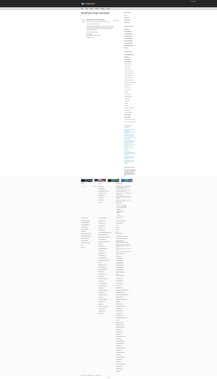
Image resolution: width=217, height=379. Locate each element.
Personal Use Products (129, 70)
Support (108, 8)
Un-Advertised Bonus (84, 229)
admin (82, 15)
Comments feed (127, 20)
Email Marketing (101, 246)
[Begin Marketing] (88, 4)
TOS (107, 377)
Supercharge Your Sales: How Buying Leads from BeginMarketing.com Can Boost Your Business (130, 131)
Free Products (127, 94)
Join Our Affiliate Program (85, 242)
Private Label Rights (129, 77)
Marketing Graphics (128, 96)
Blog (82, 245)
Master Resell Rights (129, 75)
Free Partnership (101, 200)
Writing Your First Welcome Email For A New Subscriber (129, 135)
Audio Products (128, 89)
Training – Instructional (129, 107)
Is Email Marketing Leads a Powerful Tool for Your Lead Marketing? (129, 162)
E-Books (126, 91)
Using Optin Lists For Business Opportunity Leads (129, 145)
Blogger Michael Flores (102, 234)
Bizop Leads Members (128, 40)
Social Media (127, 100)
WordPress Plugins (128, 112)
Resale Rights (100, 287)
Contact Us (100, 202)
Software (126, 103)
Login (117, 225)
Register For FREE (119, 223)
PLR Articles (127, 87)
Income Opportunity (102, 257)
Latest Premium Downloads (128, 126)
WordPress (100, 313)
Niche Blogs (127, 98)
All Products (126, 56)
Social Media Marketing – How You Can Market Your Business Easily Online (129, 153)
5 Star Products (128, 68)
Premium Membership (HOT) (86, 233)
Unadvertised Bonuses (120, 240)
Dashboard (118, 227)
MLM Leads (100, 271)
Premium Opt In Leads (102, 193)
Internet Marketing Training (103, 260)
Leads (86, 8)
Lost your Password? (121, 216)
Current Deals (83, 231)
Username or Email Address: (122, 207)
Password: (118, 209)
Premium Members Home (129, 54)
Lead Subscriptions (101, 188)
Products (91, 8)
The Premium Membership (120, 220)
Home (82, 8)
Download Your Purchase (85, 220)
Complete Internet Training (130, 119)
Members (97, 8)
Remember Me (120, 211)
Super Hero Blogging (85, 222)
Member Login (101, 186)
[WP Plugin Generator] (116, 21)
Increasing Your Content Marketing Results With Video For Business (129, 157)
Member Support (127, 114)
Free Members (127, 29)
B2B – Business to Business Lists (104, 232)
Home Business (101, 255)
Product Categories (128, 61)
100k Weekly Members (128, 38)
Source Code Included (129, 80)
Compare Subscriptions (128, 45)
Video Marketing (101, 308)
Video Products (128, 110)
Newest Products (127, 59)
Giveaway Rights (128, 84)
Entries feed (126, 17)
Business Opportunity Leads (103, 191)
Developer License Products (130, 82)
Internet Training (127, 117)
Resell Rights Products (129, 73)
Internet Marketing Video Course (121, 236)
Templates (127, 105)
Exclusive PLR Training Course (121, 238)
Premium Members (127, 31)
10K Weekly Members (128, 33)
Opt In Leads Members (128, 43)
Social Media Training (102, 294)
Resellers (103, 8)
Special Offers (100, 301)
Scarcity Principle (85, 227)
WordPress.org (127, 22)
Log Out (117, 232)
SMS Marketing (127, 150)
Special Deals (100, 197)
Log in (125, 15)
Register (118, 215)
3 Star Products (128, 63)
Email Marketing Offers (102, 248)
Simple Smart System (85, 224)
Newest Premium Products (122, 242)
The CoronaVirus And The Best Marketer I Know (129, 138)
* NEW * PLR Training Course (130, 121)
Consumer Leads (101, 239)
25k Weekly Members (128, 36)
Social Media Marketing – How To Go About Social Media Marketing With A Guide (129, 142)
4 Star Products (128, 66)
